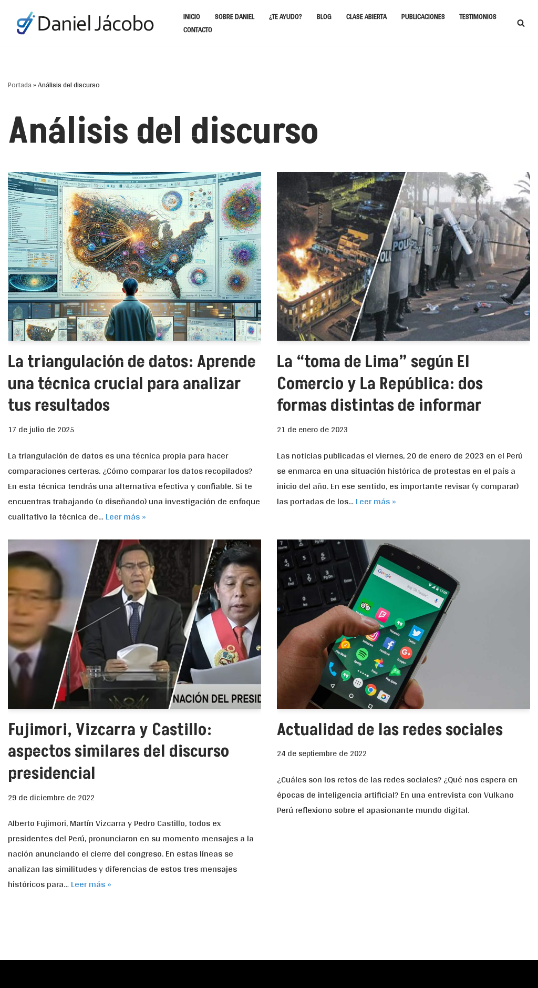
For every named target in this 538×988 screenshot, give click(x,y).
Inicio (191, 16)
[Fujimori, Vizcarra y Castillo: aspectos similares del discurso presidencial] (134, 623)
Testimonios (478, 16)
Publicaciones (423, 16)
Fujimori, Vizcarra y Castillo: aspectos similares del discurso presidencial (118, 751)
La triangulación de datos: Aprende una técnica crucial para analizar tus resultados (132, 383)
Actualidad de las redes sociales (390, 729)
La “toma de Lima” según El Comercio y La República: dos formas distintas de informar (380, 383)
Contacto (197, 29)
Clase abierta (366, 16)
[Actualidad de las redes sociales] (403, 623)
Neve (17, 973)
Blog (324, 16)
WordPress (125, 973)
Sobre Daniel (234, 16)
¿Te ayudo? (285, 16)
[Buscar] (521, 23)
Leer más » (126, 516)
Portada (20, 84)
